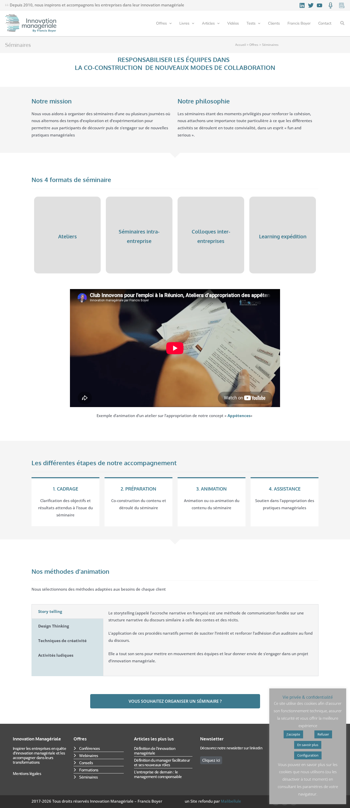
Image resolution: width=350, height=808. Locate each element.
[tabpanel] (210, 640)
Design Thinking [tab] (53, 626)
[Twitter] (311, 5)
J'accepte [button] (293, 734)
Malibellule (231, 801)
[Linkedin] (302, 5)
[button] (169, 23)
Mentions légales (27, 773)
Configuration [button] (307, 755)
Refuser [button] (323, 734)
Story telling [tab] (50, 611)
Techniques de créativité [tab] (62, 640)
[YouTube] (319, 5)
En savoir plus (307, 744)
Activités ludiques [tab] (55, 655)
